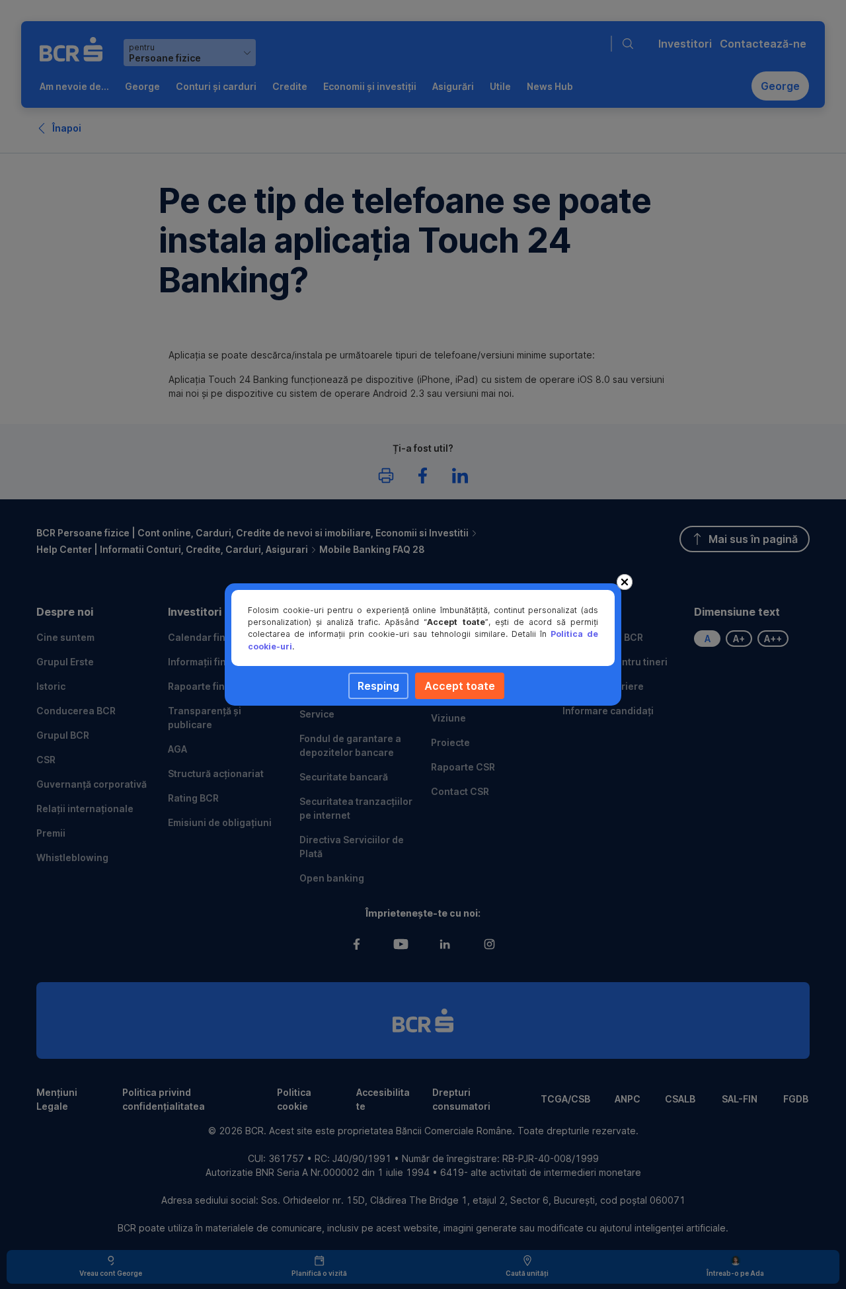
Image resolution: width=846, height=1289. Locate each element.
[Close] (625, 582)
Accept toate (459, 685)
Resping (378, 685)
